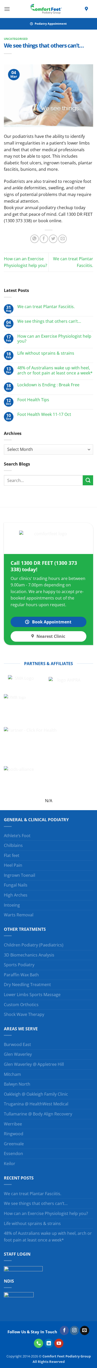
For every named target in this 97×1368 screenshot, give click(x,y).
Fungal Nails (15, 885)
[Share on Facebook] (44, 239)
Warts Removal (18, 915)
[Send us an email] (84, 1330)
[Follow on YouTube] (59, 1343)
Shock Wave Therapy (24, 1014)
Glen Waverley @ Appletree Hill (34, 1064)
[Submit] (88, 480)
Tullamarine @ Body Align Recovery (38, 1114)
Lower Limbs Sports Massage (32, 994)
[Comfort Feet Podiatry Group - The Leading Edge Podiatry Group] (46, 9)
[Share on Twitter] (53, 239)
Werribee (13, 1124)
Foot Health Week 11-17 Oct (44, 414)
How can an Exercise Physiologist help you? (54, 339)
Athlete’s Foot (17, 835)
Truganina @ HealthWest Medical (36, 1104)
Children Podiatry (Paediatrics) (33, 945)
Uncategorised (16, 39)
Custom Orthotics (21, 1004)
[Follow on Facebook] (64, 1330)
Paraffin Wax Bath (21, 975)
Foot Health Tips (33, 399)
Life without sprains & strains (45, 353)
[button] (7, 9)
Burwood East (17, 1044)
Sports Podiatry (19, 965)
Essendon (13, 1153)
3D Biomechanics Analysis (29, 955)
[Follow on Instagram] (74, 1330)
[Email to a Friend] (62, 239)
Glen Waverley (18, 1054)
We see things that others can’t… (49, 321)
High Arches (15, 895)
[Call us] (38, 1343)
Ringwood (13, 1134)
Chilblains (13, 845)
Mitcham (12, 1074)
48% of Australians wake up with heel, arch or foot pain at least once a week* (55, 370)
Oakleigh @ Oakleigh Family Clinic (36, 1094)
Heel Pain (13, 865)
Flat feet (11, 855)
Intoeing (12, 905)
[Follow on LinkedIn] (49, 1343)
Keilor (9, 1163)
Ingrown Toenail (19, 875)
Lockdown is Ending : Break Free (48, 384)
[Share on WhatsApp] (34, 239)
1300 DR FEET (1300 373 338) (44, 566)
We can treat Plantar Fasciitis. (46, 306)
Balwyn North (17, 1084)
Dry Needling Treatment (27, 984)
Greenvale (14, 1144)
